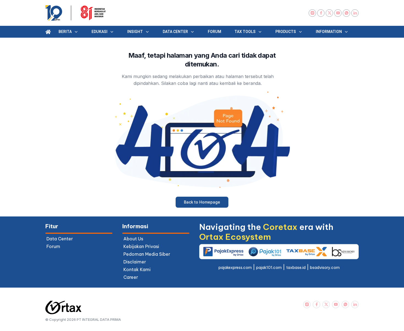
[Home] (48, 31)
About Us (133, 238)
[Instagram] (312, 13)
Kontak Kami (137, 269)
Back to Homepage (202, 202)
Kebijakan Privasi (141, 246)
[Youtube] (338, 13)
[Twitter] (329, 13)
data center (59, 238)
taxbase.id (296, 267)
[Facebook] (321, 13)
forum (53, 246)
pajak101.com (269, 267)
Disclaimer (134, 262)
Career (130, 277)
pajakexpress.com (235, 267)
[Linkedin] (355, 13)
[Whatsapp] (346, 13)
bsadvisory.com (325, 267)
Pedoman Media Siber (146, 254)
